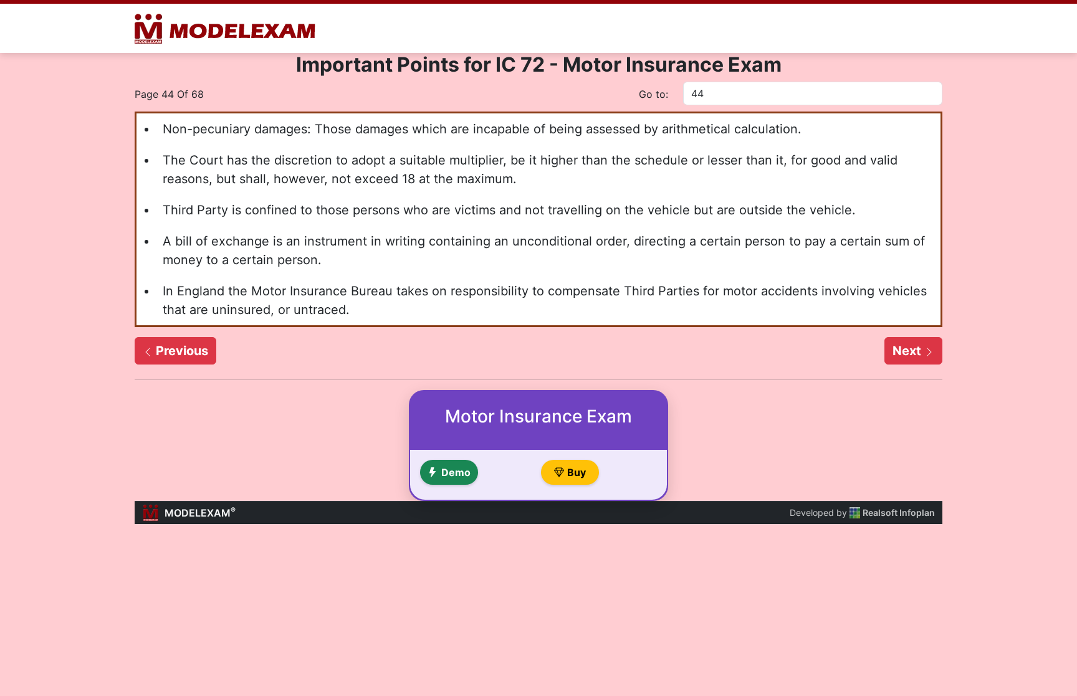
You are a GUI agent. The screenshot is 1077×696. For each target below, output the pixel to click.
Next (908, 350)
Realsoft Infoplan (899, 512)
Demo (456, 472)
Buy (576, 472)
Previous (180, 350)
